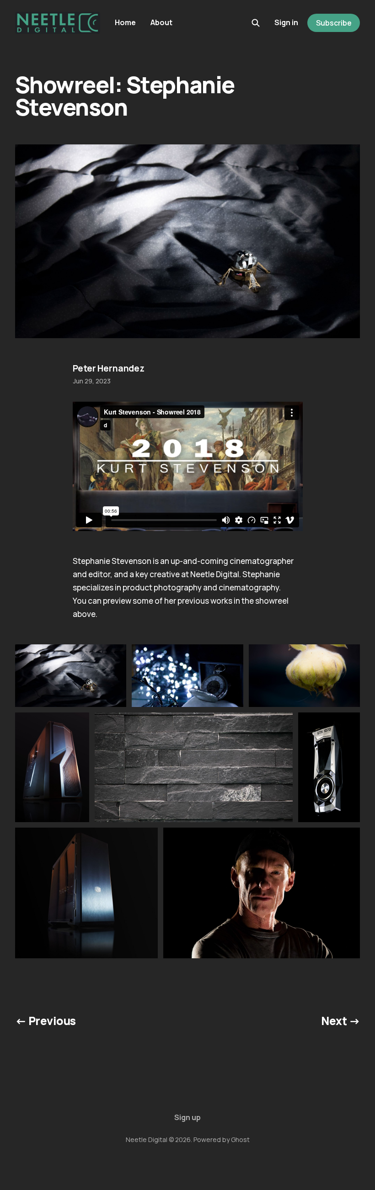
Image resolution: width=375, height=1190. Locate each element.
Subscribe (334, 23)
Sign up (187, 1117)
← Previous (45, 1020)
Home (125, 22)
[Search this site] (255, 23)
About (161, 22)
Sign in (286, 22)
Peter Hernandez (109, 368)
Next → (340, 1020)
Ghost (240, 1139)
